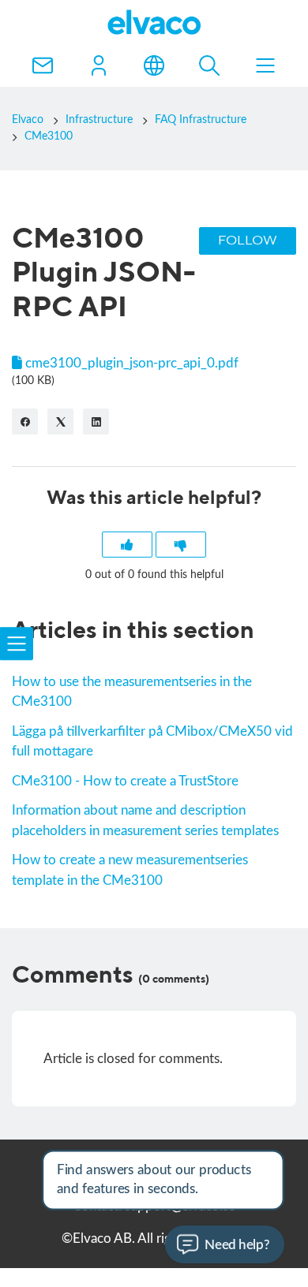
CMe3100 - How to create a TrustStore (125, 781)
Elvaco (27, 119)
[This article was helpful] (127, 545)
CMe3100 (48, 136)
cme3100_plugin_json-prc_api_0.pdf (132, 363)
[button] (98, 65)
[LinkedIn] (96, 421)
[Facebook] (25, 421)
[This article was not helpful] (181, 545)
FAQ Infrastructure (200, 119)
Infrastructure (99, 119)
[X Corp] (60, 421)
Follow (247, 241)
